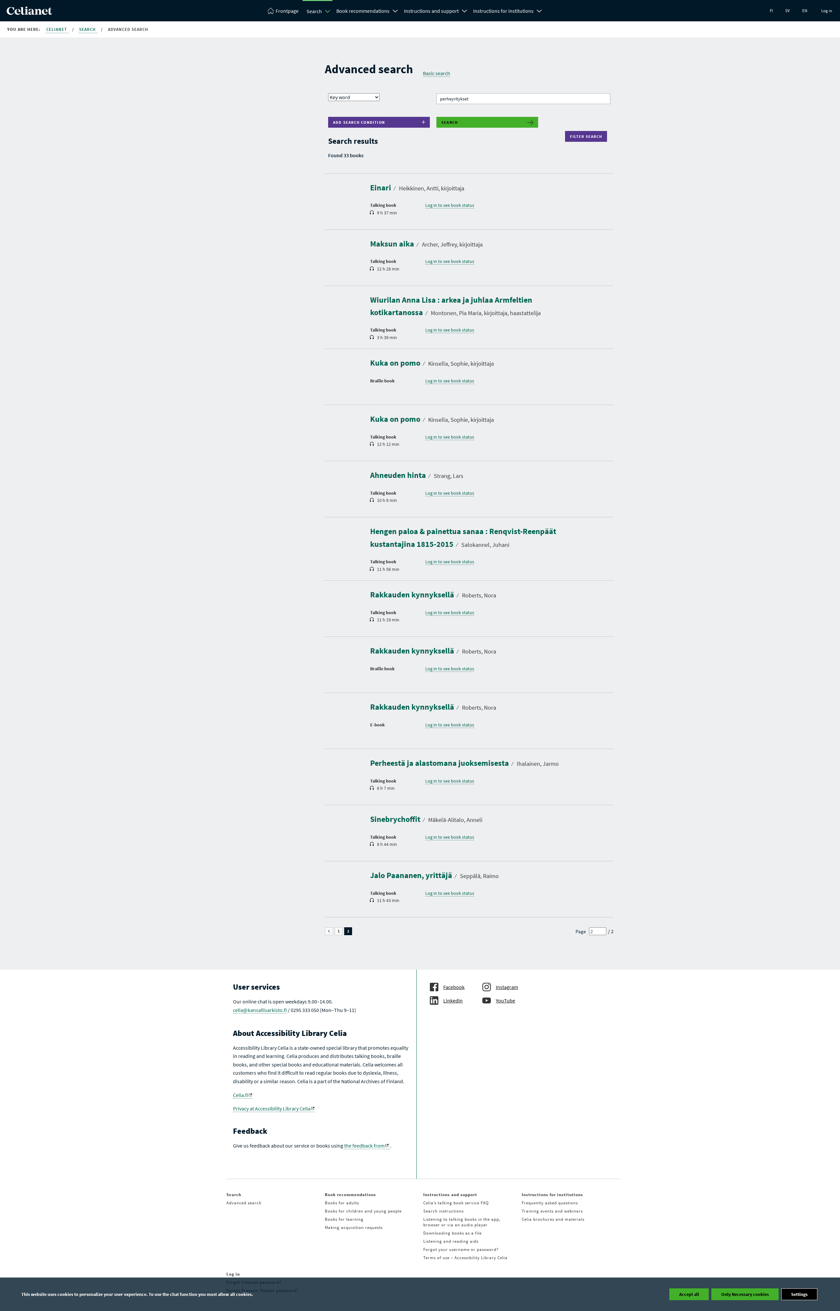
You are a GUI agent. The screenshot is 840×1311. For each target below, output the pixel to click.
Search (314, 11)
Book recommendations (362, 11)
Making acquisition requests (354, 1227)
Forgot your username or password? (461, 1249)
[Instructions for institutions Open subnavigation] (539, 10)
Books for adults (342, 1203)
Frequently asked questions (550, 1203)
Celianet (57, 29)
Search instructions (443, 1211)
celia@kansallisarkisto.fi (260, 1010)
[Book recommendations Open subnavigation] (395, 10)
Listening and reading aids (450, 1241)
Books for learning (344, 1219)
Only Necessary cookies (745, 1294)
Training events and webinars (552, 1211)
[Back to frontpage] (29, 12)
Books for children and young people (363, 1211)
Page (581, 931)
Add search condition (359, 122)
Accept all (689, 1294)
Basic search (436, 73)
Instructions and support (431, 11)
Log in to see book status (449, 205)
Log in (826, 10)
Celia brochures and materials (553, 1219)
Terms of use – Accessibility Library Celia (465, 1257)
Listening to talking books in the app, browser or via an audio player (461, 1222)
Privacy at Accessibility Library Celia (271, 1108)
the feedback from (364, 1145)
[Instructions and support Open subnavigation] (464, 10)
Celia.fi (240, 1095)
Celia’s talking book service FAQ (456, 1203)
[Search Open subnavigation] (327, 11)
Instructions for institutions (503, 11)
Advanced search (244, 1203)
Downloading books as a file (452, 1233)
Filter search (587, 136)
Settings (799, 1294)
